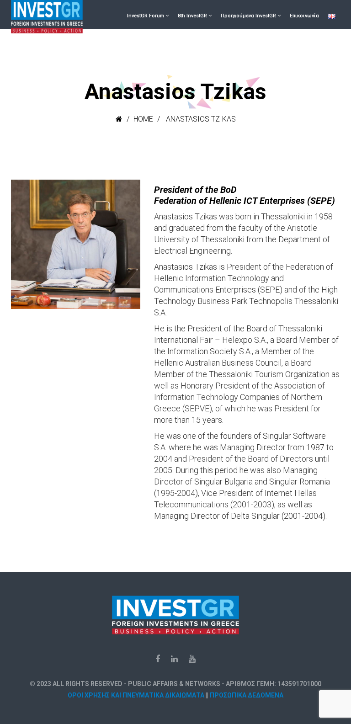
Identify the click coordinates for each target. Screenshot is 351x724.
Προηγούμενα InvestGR (248, 16)
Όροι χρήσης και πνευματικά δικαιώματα (136, 695)
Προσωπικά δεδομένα (246, 695)
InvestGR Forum (145, 16)
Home (143, 119)
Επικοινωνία (304, 16)
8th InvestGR (192, 16)
